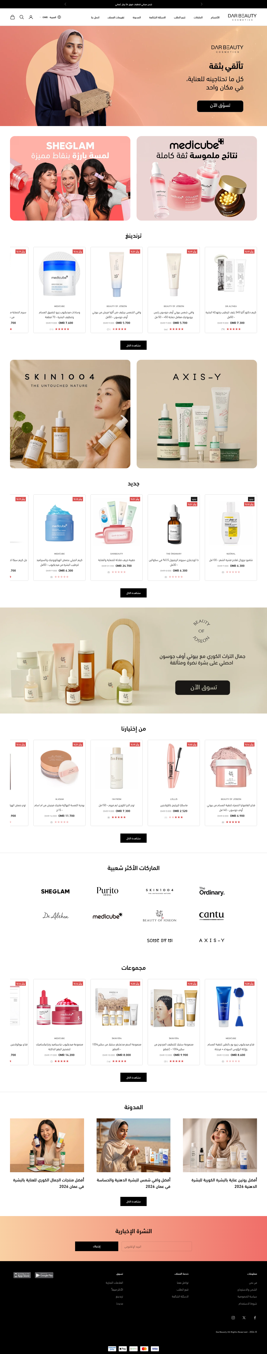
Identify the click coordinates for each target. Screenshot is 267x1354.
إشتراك (96, 1246)
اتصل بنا (95, 17)
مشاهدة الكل (133, 345)
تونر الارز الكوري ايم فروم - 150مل (117, 805)
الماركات (198, 17)
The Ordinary (173, 553)
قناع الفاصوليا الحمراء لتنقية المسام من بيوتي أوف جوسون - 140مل (231, 807)
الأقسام (215, 17)
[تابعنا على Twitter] (244, 1318)
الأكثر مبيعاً (117, 1289)
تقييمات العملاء (116, 17)
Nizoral (231, 553)
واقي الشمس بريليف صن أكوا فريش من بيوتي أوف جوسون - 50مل (116, 314)
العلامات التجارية (114, 1282)
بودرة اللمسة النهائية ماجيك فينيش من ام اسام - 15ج (59, 807)
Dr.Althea (231, 306)
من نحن (253, 1282)
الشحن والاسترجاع (247, 1289)
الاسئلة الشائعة (157, 17)
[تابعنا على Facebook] (255, 1318)
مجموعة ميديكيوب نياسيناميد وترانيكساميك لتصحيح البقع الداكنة (59, 1046)
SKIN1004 (174, 1038)
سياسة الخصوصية (247, 1296)
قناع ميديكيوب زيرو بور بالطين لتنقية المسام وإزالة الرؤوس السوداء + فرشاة (231, 1046)
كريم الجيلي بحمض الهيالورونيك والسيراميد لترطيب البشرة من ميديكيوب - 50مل (59, 562)
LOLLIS (173, 799)
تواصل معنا (183, 1282)
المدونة (137, 17)
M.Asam (59, 799)
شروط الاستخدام (248, 1303)
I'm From (116, 799)
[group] (133, 76)
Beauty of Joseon (174, 306)
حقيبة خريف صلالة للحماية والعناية (116, 559)
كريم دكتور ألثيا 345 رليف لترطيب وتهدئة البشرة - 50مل (231, 314)
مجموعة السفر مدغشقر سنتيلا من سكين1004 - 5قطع (116, 1046)
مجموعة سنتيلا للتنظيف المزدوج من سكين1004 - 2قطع (173, 1046)
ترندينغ (119, 1296)
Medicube (59, 306)
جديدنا (119, 1303)
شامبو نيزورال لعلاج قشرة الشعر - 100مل (231, 559)
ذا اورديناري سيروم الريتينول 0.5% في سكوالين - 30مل (174, 562)
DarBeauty (116, 553)
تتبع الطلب (179, 17)
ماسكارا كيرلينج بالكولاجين (174, 805)
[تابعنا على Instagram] (233, 1318)
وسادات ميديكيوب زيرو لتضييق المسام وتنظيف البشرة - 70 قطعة (59, 314)
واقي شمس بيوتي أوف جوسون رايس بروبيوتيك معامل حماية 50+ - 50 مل (174, 314)
